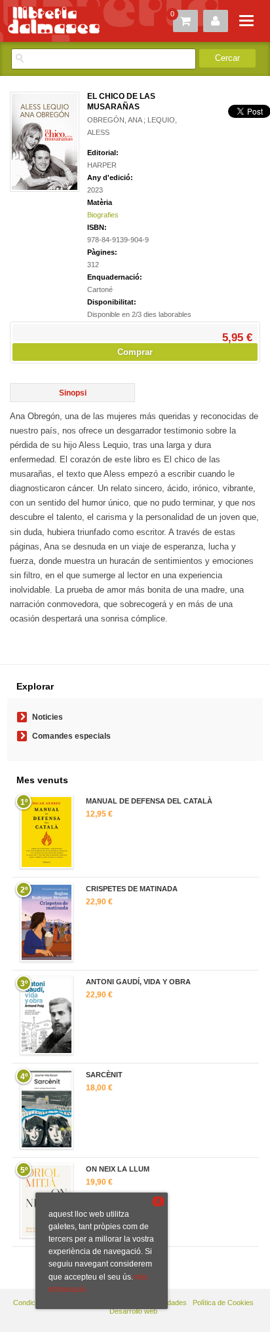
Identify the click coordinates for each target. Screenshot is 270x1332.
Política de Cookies (223, 1302)
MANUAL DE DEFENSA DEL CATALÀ (149, 801)
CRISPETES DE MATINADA (132, 889)
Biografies (103, 215)
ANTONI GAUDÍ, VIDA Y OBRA (138, 982)
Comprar (135, 352)
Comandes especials (71, 736)
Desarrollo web (133, 1311)
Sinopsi (73, 393)
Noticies (47, 717)
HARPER (102, 165)
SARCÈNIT (104, 1075)
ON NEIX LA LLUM (117, 1169)
